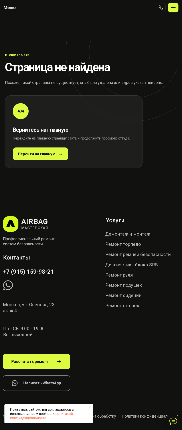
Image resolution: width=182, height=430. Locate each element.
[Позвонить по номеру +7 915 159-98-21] (161, 7)
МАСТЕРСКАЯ (34, 228)
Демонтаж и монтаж (127, 234)
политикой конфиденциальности (41, 416)
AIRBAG (34, 221)
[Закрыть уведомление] (90, 407)
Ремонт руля (119, 275)
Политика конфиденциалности (150, 416)
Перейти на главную (36, 154)
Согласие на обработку (95, 416)
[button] (36, 361)
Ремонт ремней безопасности (138, 254)
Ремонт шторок (122, 305)
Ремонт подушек (123, 285)
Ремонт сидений (123, 295)
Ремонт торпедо (123, 244)
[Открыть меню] (173, 7)
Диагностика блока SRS (131, 264)
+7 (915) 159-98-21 (28, 271)
